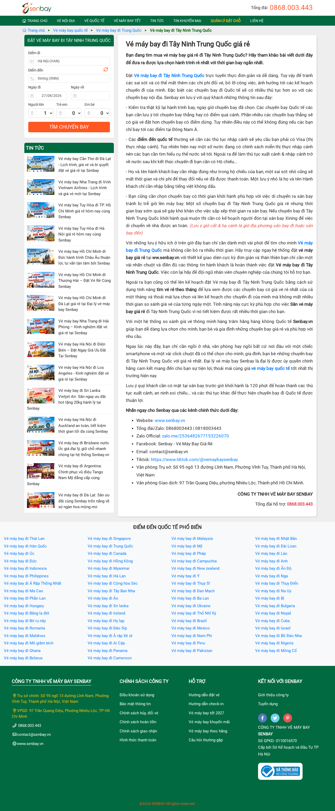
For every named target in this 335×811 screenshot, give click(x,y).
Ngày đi (34, 87)
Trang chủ (37, 21)
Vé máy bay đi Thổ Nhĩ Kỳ (193, 613)
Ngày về (77, 87)
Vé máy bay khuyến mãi (209, 722)
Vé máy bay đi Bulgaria (275, 606)
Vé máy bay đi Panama (107, 650)
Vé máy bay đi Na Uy (273, 591)
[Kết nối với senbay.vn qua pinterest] (287, 718)
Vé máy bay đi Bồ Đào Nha (278, 635)
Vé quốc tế (94, 21)
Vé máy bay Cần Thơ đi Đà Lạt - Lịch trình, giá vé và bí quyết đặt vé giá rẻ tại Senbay (84, 164)
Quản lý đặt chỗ (226, 21)
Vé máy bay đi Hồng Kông (110, 561)
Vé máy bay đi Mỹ (186, 546)
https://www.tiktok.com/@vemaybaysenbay (194, 459)
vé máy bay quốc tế (270, 368)
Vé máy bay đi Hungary (24, 606)
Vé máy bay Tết (127, 21)
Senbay (265, 734)
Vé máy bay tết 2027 (206, 713)
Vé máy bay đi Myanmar (109, 568)
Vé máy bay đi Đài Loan (275, 546)
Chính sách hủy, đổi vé (139, 713)
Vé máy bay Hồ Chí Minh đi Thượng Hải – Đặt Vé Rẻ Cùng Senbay (84, 280)
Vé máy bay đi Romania (24, 628)
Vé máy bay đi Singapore (109, 538)
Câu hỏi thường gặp (206, 740)
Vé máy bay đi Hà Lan (107, 576)
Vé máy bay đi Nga (271, 576)
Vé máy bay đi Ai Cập (106, 643)
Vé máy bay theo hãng (208, 731)
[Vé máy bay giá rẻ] (36, 6)
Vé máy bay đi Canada (107, 553)
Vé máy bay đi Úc (19, 553)
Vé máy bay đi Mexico (190, 628)
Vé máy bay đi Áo (103, 598)
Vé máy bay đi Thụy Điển (276, 583)
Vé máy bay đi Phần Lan (25, 598)
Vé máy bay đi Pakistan (191, 650)
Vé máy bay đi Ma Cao (23, 591)
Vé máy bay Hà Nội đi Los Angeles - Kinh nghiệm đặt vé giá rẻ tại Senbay (83, 373)
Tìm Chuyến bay (69, 127)
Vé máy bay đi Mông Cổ (276, 650)
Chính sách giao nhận (138, 731)
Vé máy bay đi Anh (271, 561)
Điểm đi (34, 53)
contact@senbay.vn (34, 734)
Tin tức (157, 21)
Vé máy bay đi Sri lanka (108, 606)
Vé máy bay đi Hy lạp (106, 620)
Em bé (89, 104)
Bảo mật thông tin (135, 704)
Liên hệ (257, 21)
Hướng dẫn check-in (206, 704)
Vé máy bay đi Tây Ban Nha (111, 591)
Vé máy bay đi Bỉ (269, 598)
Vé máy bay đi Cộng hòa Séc (113, 583)
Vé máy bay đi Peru (188, 643)
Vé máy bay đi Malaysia (192, 538)
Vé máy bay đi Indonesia (25, 568)
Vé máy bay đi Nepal (273, 613)
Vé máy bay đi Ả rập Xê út (110, 635)
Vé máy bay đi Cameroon (110, 658)
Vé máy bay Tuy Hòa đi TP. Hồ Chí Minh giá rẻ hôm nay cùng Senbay (84, 211)
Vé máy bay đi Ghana (22, 650)
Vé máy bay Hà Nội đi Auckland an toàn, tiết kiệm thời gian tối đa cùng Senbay (83, 425)
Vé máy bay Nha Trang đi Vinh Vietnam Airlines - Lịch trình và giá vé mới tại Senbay (84, 188)
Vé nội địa (66, 21)
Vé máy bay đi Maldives (24, 635)
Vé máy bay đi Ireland (106, 613)
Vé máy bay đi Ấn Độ (273, 568)
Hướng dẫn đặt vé (204, 695)
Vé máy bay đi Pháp (188, 553)
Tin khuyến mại (187, 21)
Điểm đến (35, 70)
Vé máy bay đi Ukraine (190, 606)
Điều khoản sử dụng (137, 695)
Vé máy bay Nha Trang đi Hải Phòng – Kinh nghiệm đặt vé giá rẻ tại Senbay (83, 327)
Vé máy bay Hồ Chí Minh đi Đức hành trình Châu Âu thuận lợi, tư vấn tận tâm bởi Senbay (84, 257)
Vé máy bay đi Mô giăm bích (28, 643)
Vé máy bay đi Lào (271, 553)
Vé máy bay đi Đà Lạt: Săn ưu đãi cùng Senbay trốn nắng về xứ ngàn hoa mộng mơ (83, 501)
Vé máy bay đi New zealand (195, 568)
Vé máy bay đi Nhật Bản (276, 538)
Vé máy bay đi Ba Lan (190, 598)
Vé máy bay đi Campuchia (194, 561)
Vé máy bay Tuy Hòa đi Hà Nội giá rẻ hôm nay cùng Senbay (81, 234)
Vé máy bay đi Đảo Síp (107, 628)
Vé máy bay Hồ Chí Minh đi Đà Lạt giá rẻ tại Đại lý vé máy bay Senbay (84, 303)
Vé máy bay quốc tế (70, 30)
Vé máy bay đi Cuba (272, 620)
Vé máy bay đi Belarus (23, 658)
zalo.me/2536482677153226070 (195, 436)
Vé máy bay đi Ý (185, 576)
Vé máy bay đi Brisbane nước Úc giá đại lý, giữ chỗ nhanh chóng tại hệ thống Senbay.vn (83, 449)
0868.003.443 (291, 8)
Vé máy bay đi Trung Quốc (119, 30)
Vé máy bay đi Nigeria (274, 643)
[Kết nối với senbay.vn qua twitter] (275, 718)
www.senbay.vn (170, 420)
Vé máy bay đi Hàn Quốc (25, 546)
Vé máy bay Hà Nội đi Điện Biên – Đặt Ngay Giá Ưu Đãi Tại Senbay (82, 350)
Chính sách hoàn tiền (138, 722)
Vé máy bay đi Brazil (189, 620)
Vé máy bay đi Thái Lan (24, 538)
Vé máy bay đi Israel (273, 628)
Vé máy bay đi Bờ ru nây (25, 620)
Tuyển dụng (268, 704)
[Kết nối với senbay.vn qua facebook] (262, 718)
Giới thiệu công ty (273, 695)
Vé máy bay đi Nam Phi (191, 635)
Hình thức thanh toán (138, 740)
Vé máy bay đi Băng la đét (26, 613)
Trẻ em (61, 104)
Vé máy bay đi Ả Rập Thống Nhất (32, 583)
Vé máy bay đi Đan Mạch (193, 591)
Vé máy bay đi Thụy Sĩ (190, 583)
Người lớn (36, 104)
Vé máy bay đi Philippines (26, 576)
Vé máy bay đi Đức (20, 561)
